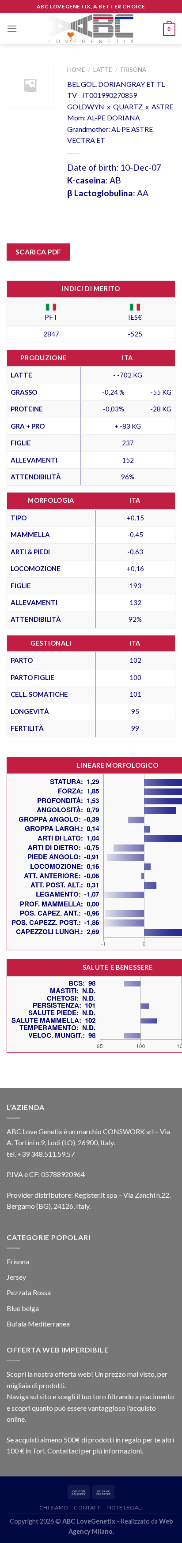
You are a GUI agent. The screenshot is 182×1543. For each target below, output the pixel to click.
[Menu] (12, 28)
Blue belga (23, 1308)
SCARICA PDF (38, 252)
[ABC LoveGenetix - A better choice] (91, 28)
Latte (102, 69)
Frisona (133, 69)
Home (76, 69)
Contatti (88, 1507)
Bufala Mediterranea (38, 1323)
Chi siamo (54, 1507)
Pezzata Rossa (29, 1292)
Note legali (125, 1507)
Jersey (16, 1277)
